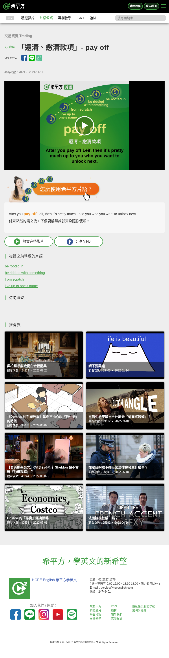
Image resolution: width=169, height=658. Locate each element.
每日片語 (95, 614)
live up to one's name (21, 286)
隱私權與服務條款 (143, 606)
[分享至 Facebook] (24, 58)
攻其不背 (95, 606)
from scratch (14, 279)
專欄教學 (64, 18)
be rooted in (14, 266)
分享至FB (83, 241)
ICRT (80, 18)
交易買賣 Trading (18, 36)
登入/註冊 (151, 6)
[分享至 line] (32, 58)
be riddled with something (25, 273)
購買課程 (135, 6)
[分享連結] (39, 58)
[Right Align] (163, 6)
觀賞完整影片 (33, 241)
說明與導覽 (139, 610)
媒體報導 (116, 618)
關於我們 (116, 614)
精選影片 (27, 18)
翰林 (93, 18)
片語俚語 (46, 18)
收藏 (12, 47)
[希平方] (14, 6)
